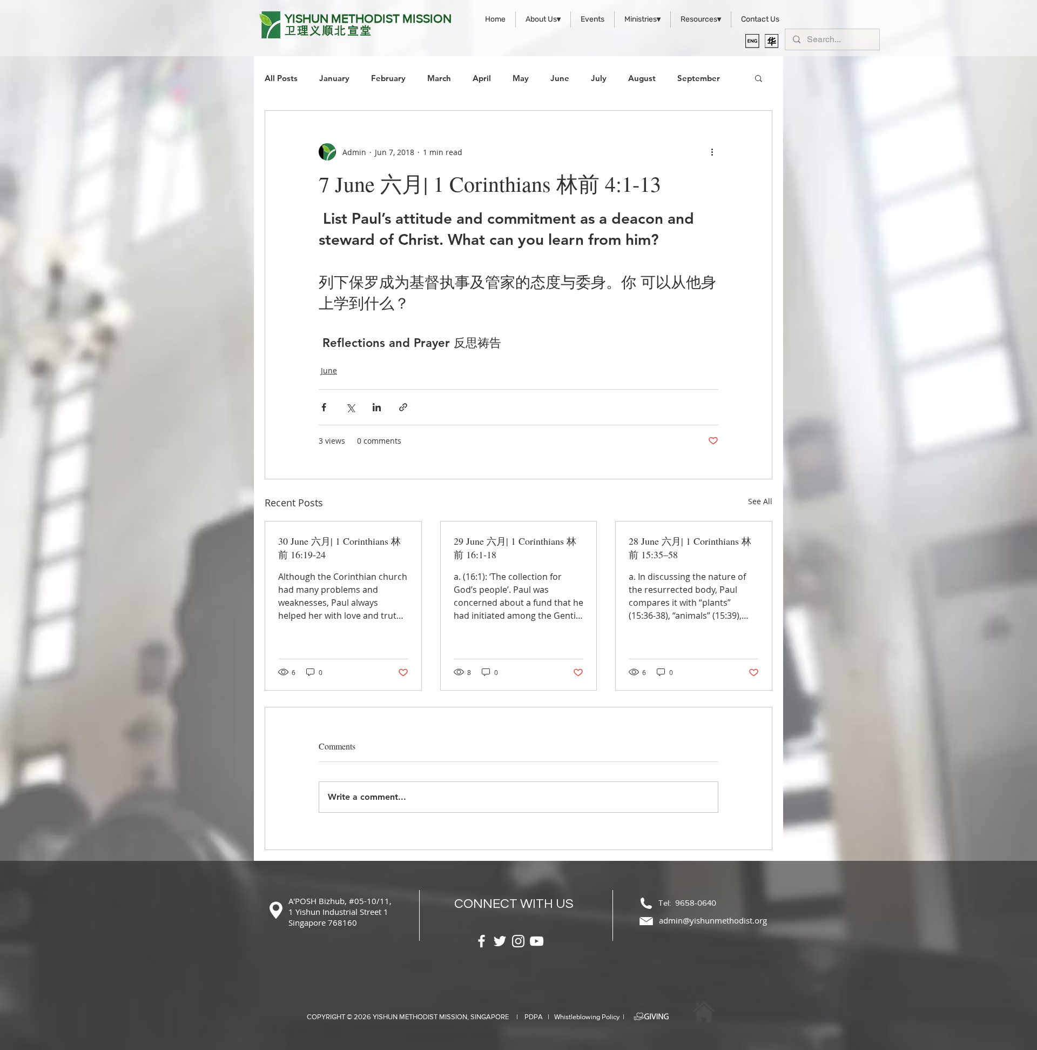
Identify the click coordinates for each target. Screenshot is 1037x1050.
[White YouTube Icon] (536, 941)
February (388, 78)
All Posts (281, 78)
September (698, 78)
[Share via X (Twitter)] (350, 407)
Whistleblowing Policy (586, 1017)
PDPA (533, 1017)
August (642, 78)
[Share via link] (403, 407)
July (599, 78)
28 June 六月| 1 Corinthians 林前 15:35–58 (690, 547)
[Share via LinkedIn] (377, 407)
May (521, 78)
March (439, 78)
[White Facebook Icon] (481, 941)
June (559, 78)
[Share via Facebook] (324, 407)
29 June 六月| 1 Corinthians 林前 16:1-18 (515, 547)
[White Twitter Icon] (499, 941)
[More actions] (711, 151)
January (334, 78)
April (482, 78)
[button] (758, 77)
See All (760, 501)
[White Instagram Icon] (518, 941)
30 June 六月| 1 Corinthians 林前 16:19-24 (339, 547)
